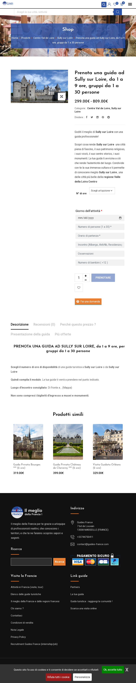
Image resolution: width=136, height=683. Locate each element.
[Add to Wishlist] (79, 288)
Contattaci (16, 615)
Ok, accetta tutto (112, 669)
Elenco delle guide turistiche (26, 594)
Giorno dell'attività (88, 211)
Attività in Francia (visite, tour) (27, 587)
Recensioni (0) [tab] (44, 324)
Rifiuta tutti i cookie (58, 677)
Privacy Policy (18, 636)
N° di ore (81, 193)
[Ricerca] (118, 12)
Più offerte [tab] (63, 334)
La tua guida (77, 594)
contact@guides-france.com (93, 544)
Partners (75, 587)
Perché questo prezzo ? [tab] (78, 324)
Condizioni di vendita (22, 622)
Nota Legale (17, 629)
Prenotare (103, 277)
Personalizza (82, 677)
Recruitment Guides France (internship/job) (34, 644)
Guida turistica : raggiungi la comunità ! (91, 601)
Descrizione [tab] (20, 324)
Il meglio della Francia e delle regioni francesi (35, 601)
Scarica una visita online (83, 608)
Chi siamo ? (17, 608)
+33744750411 (85, 536)
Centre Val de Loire (98, 108)
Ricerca (16, 549)
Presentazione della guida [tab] (30, 334)
